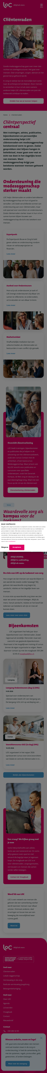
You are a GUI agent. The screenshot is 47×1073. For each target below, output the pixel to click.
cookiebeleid (11, 541)
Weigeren (4, 547)
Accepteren (17, 547)
